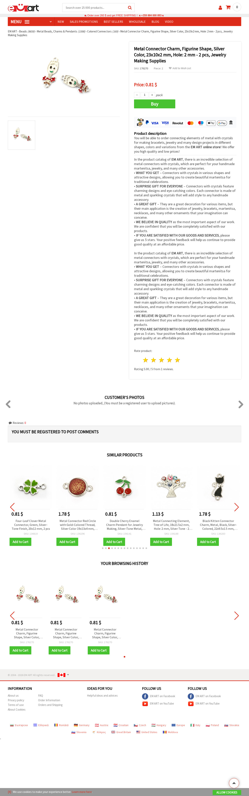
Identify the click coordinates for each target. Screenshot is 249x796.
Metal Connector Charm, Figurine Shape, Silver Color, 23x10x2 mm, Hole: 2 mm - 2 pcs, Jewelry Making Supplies (26, 633)
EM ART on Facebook (162, 696)
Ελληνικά (43, 725)
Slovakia (234, 725)
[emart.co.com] (23, 7)
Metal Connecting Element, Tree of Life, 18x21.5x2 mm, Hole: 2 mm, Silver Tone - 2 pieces (171, 525)
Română (63, 725)
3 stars (162, 360)
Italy (198, 725)
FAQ (40, 695)
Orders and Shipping (50, 705)
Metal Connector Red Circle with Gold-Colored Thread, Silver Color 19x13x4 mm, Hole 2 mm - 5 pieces (78, 525)
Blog (155, 21)
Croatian (123, 725)
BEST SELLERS (113, 21)
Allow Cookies (227, 792)
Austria (104, 725)
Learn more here (82, 792)
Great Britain (123, 732)
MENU (16, 21)
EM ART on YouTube (162, 703)
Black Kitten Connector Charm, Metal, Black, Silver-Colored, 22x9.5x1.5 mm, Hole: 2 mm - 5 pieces (218, 525)
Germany (84, 725)
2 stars (154, 360)
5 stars (177, 360)
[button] (102, 548)
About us (13, 695)
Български (21, 725)
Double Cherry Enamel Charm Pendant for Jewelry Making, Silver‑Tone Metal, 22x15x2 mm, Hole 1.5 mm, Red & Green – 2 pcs (124, 525)
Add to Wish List (182, 68)
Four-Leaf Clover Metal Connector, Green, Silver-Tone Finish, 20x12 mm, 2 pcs (31, 525)
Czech (142, 725)
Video (169, 21)
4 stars (170, 360)
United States (149, 732)
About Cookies (16, 709)
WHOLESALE (137, 21)
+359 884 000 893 (151, 15)
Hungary (161, 725)
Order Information (49, 700)
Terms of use (16, 705)
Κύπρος (101, 732)
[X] (9, 792)
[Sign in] (220, 8)
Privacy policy (16, 700)
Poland (215, 725)
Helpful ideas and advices (102, 695)
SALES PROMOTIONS (84, 21)
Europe (181, 725)
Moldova (173, 732)
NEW (61, 21)
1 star (146, 360)
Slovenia (81, 732)
